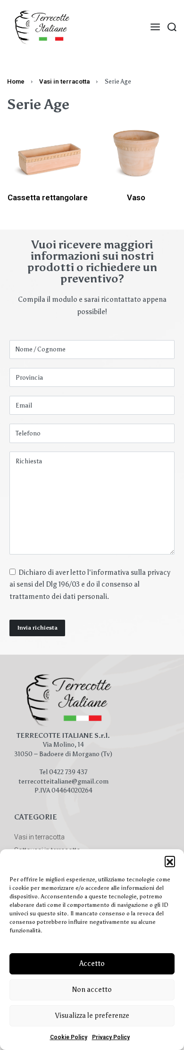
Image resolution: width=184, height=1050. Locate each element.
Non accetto (92, 989)
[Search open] (172, 27)
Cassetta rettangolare (48, 197)
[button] (170, 861)
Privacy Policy (111, 1037)
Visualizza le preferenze (92, 1015)
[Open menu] (155, 27)
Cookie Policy (68, 1037)
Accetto (92, 963)
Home (16, 81)
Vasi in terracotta (64, 81)
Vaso (136, 197)
